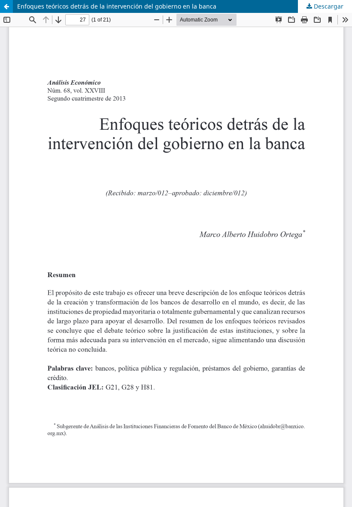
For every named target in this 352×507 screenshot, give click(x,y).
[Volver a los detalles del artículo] (6, 6)
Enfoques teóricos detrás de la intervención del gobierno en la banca (116, 6)
